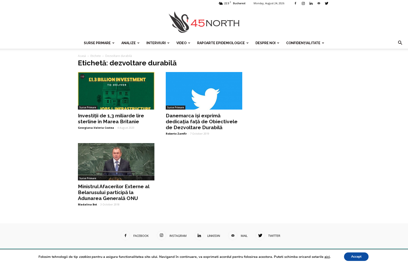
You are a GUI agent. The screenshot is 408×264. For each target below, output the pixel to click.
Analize (128, 43)
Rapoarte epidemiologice (221, 43)
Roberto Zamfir (176, 133)
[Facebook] (295, 3)
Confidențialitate (303, 43)
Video (181, 43)
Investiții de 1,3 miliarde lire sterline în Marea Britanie (111, 118)
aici (327, 257)
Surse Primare (97, 43)
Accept (356, 256)
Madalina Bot (87, 204)
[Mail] (318, 3)
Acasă (82, 56)
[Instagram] (303, 3)
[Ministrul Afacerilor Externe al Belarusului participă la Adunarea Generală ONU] (116, 162)
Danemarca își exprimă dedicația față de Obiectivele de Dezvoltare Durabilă (202, 121)
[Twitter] (326, 3)
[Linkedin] (310, 3)
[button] (400, 43)
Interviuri (156, 43)
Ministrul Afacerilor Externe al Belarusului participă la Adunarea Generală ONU (113, 192)
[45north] (204, 22)
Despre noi (265, 43)
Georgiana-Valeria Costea (96, 127)
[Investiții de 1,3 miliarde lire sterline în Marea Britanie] (116, 91)
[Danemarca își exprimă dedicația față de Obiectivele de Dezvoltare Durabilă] (204, 91)
